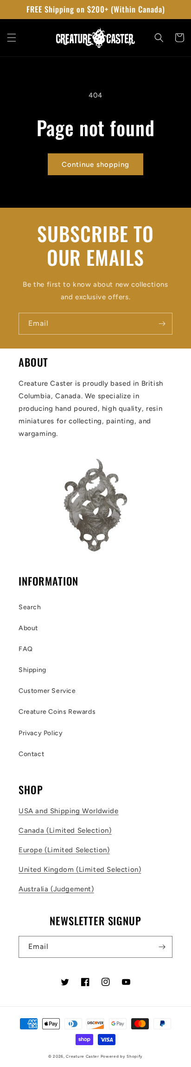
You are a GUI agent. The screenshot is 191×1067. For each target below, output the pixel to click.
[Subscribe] (162, 324)
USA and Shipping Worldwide (69, 811)
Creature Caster (82, 1056)
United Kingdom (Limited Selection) (80, 869)
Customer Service (47, 691)
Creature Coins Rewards (57, 712)
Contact (31, 754)
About (28, 628)
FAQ (26, 649)
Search (30, 607)
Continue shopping (95, 164)
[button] (11, 37)
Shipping (32, 670)
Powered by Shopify (122, 1056)
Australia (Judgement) (56, 889)
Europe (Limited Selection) (64, 850)
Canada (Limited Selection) (65, 830)
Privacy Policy (41, 733)
